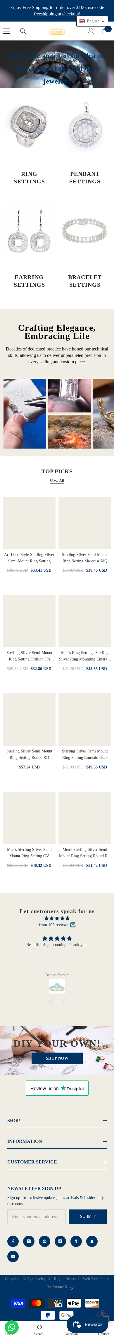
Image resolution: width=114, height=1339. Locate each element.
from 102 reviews (53, 925)
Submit (88, 1216)
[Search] (23, 31)
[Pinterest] (44, 1241)
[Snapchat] (92, 1241)
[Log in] (91, 31)
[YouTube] (13, 1256)
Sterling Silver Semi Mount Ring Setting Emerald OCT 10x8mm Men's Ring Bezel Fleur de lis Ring (85, 755)
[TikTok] (60, 1241)
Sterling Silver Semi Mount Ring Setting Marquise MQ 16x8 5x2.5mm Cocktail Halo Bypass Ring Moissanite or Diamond (84, 558)
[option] (25, 414)
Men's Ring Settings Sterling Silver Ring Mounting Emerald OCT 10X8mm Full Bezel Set (84, 657)
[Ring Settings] (29, 126)
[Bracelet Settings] (84, 229)
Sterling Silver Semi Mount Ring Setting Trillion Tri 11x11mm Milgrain (29, 657)
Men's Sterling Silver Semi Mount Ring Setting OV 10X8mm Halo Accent (29, 853)
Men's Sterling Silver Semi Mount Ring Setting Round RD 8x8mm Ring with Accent (84, 853)
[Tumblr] (76, 1241)
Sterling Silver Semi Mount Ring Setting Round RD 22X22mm (29, 755)
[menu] (6, 31)
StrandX (60, 1287)
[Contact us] (12, 1327)
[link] (39, 1330)
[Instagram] (28, 1241)
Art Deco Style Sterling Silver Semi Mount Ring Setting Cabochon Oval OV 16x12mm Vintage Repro (29, 558)
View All (57, 481)
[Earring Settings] (29, 229)
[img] (57, 918)
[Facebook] (13, 1241)
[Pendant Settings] (84, 126)
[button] (53, 1002)
